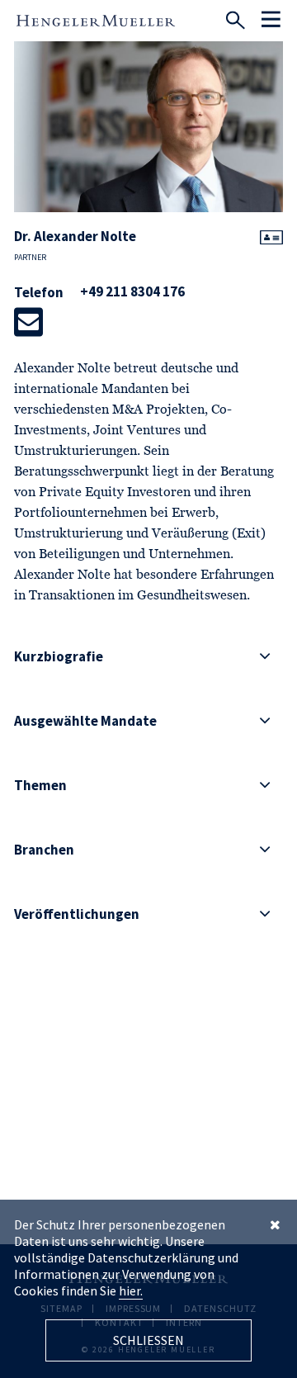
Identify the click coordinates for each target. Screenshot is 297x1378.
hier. (131, 1290)
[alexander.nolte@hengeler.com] (28, 322)
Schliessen (148, 1340)
